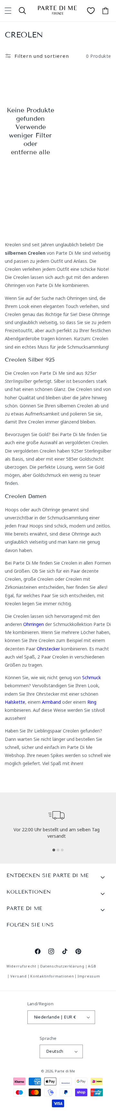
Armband (51, 702)
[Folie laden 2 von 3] (58, 850)
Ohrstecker (48, 649)
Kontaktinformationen (52, 976)
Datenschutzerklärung (62, 966)
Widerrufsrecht (21, 966)
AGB (92, 966)
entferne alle (30, 152)
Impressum (89, 976)
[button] (8, 11)
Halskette (15, 702)
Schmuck (91, 677)
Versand (18, 976)
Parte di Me (65, 1071)
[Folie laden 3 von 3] (62, 850)
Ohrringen (33, 624)
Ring (91, 702)
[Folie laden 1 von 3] (54, 850)
